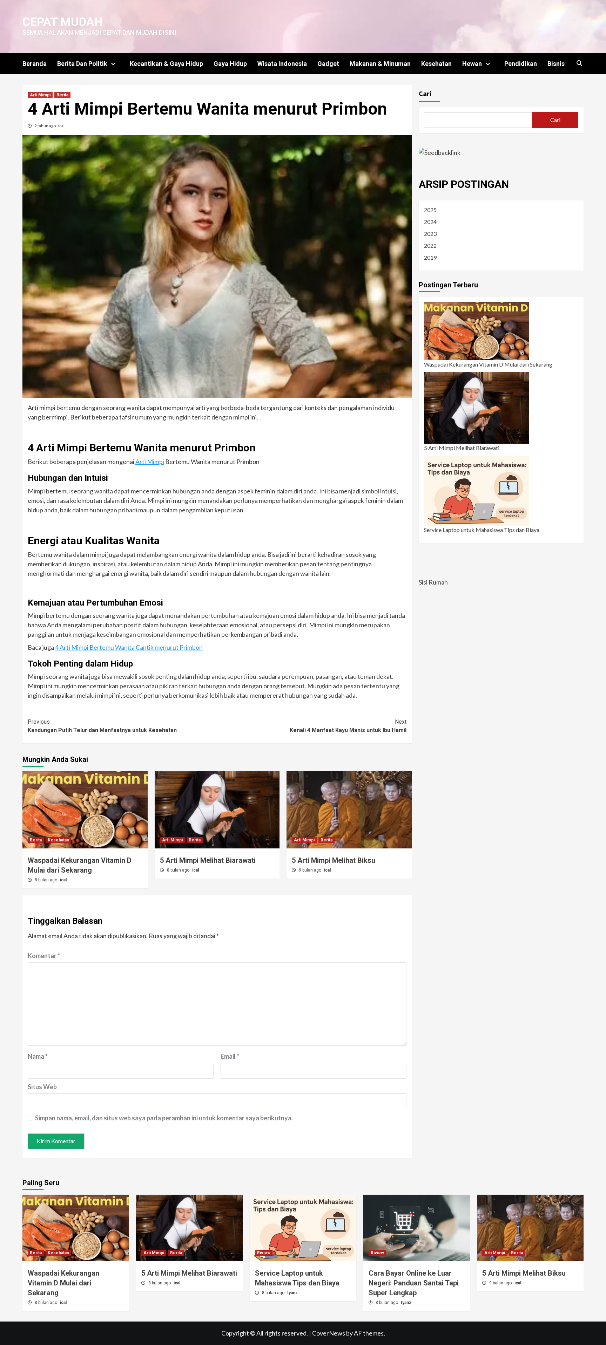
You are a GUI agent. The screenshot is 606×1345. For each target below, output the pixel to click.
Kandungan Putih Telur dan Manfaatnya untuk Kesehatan (102, 725)
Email (230, 1056)
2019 (430, 257)
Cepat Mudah (62, 22)
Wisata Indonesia (282, 63)
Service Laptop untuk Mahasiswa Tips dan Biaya (481, 529)
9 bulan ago (310, 870)
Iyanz (292, 1292)
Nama (38, 1056)
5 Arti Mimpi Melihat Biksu (333, 860)
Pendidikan (520, 63)
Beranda (34, 63)
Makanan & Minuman (380, 63)
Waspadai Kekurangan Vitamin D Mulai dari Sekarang (488, 364)
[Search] (579, 63)
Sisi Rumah (433, 582)
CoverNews (328, 1333)
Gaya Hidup (230, 63)
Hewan (472, 63)
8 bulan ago (46, 880)
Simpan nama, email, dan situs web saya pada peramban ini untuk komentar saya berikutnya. (164, 1118)
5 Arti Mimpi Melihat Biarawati (208, 860)
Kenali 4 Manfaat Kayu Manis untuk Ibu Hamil (348, 725)
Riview (263, 1252)
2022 (430, 245)
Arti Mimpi (40, 95)
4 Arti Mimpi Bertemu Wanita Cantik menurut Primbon (129, 647)
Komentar (44, 956)
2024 (430, 221)
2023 (430, 233)
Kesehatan (436, 63)
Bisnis (556, 63)
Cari (425, 93)
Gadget (328, 63)
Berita (62, 95)
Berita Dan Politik (82, 63)
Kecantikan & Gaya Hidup (166, 63)
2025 (430, 209)
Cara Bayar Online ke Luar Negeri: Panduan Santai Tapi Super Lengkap (414, 1283)
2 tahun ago (45, 125)
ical (61, 125)
